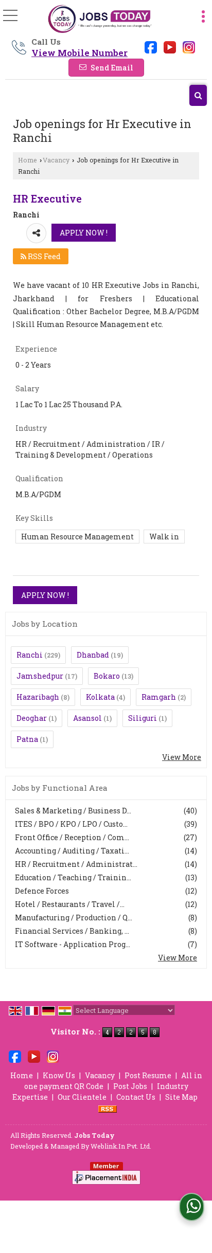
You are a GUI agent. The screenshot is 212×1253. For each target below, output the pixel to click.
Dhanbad (93, 655)
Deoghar (31, 718)
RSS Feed (43, 256)
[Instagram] (189, 46)
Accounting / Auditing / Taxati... (72, 851)
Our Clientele (82, 1097)
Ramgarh (159, 697)
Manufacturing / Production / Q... (73, 917)
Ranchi (29, 655)
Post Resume (148, 1075)
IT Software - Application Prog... (72, 944)
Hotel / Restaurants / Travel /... (70, 904)
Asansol (87, 718)
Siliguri (142, 718)
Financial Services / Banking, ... (72, 931)
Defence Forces (42, 891)
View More (181, 757)
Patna (27, 739)
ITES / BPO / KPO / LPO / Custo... (71, 824)
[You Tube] (170, 46)
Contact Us (135, 1097)
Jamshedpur (39, 676)
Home (27, 160)
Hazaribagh (37, 697)
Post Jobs (130, 1086)
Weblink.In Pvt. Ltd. (121, 1146)
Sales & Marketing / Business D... (73, 810)
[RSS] (107, 1108)
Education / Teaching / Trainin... (73, 877)
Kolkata (100, 697)
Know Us (59, 1075)
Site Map (181, 1097)
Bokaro (107, 676)
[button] (79, 53)
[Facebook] (151, 46)
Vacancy (56, 160)
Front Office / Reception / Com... (72, 837)
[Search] (198, 95)
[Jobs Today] (99, 19)
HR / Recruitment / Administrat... (76, 864)
